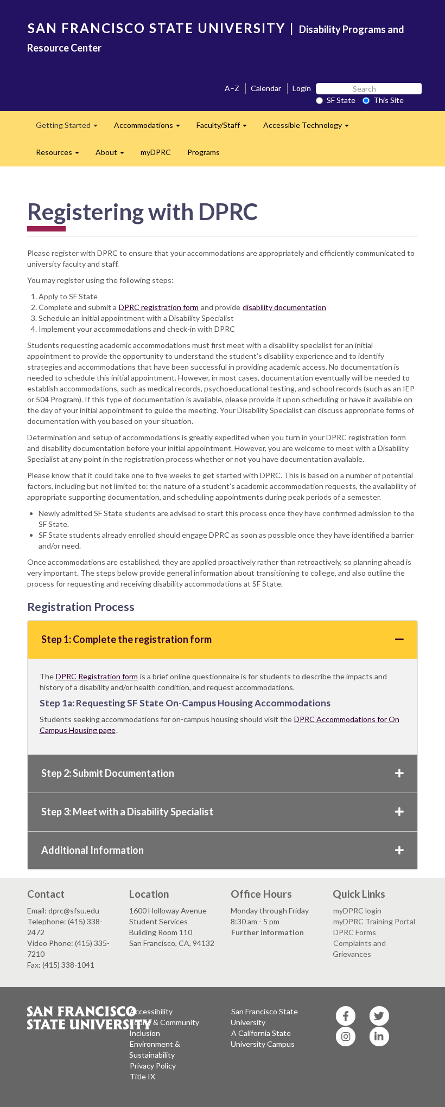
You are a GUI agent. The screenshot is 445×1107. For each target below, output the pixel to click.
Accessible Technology (310, 128)
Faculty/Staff (225, 128)
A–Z (232, 88)
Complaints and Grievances (359, 948)
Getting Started (71, 128)
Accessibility (151, 1011)
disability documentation (284, 307)
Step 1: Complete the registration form (126, 639)
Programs (203, 152)
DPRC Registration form (97, 676)
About (114, 155)
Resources (61, 155)
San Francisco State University (264, 1017)
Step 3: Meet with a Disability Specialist (127, 812)
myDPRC (156, 152)
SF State (341, 100)
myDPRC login (357, 910)
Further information (267, 932)
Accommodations (151, 128)
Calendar (266, 88)
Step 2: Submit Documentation (107, 773)
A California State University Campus (263, 1038)
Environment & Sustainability (154, 1049)
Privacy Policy (153, 1065)
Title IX (142, 1076)
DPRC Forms (354, 932)
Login (302, 88)
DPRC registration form (159, 307)
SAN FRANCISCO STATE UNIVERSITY (156, 28)
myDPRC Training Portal (374, 921)
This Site (388, 100)
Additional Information (92, 850)
